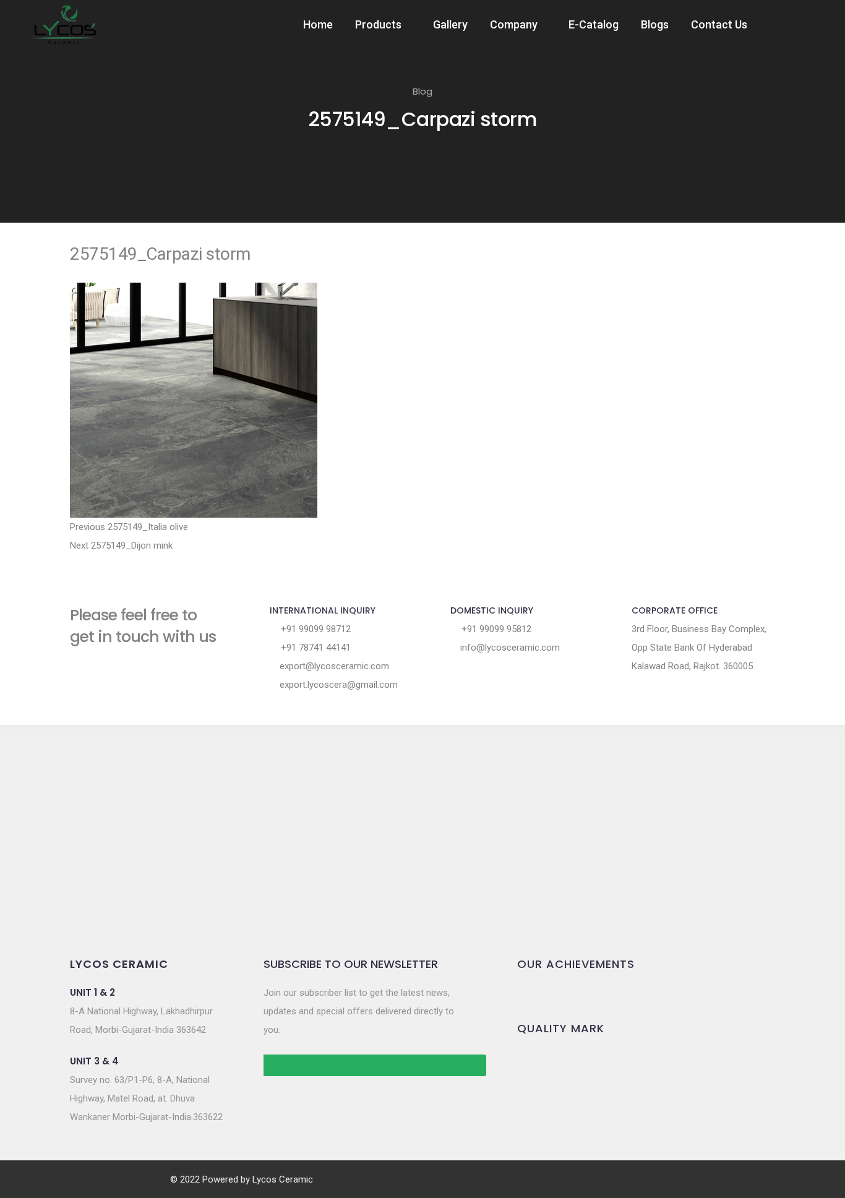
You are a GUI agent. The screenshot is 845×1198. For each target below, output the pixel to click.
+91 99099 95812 (495, 629)
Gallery (450, 24)
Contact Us (719, 24)
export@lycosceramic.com (333, 666)
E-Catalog (593, 24)
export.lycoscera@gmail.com (337, 684)
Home (318, 24)
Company (514, 24)
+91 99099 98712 (314, 629)
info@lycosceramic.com (509, 647)
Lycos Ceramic (282, 1179)
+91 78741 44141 (314, 647)
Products (378, 24)
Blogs (655, 24)
